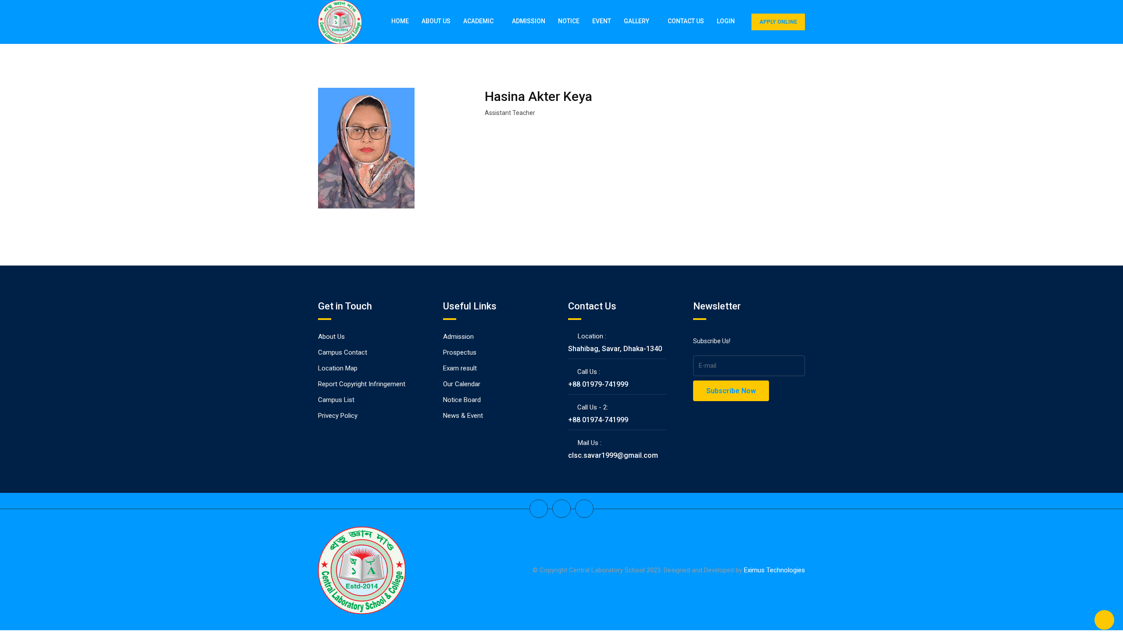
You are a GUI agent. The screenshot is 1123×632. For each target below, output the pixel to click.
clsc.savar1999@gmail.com (613, 455)
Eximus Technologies (774, 570)
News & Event (463, 416)
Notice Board (462, 400)
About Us (436, 21)
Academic (478, 21)
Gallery (636, 21)
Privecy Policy (338, 416)
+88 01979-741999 (598, 384)
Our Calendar (461, 384)
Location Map (338, 368)
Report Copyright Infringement (361, 384)
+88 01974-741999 (598, 420)
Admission (528, 21)
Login (726, 21)
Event (601, 21)
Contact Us (686, 21)
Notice (568, 21)
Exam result (460, 368)
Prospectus (459, 352)
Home (400, 21)
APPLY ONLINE (778, 22)
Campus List (336, 400)
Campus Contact (342, 352)
